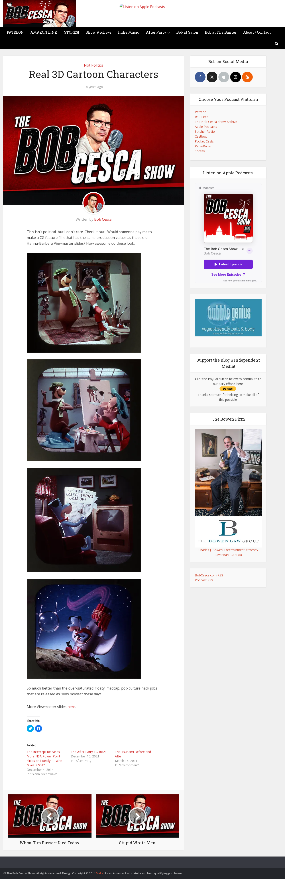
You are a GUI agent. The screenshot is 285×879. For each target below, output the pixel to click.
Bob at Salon (187, 32)
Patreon (200, 112)
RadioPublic (203, 146)
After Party (156, 32)
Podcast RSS (204, 580)
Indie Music (128, 32)
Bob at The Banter (220, 32)
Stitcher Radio (205, 131)
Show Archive (98, 32)
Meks (99, 873)
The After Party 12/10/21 (89, 752)
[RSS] (247, 77)
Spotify (200, 151)
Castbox (201, 136)
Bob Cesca (103, 219)
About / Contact (257, 32)
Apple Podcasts (206, 126)
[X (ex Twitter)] (212, 77)
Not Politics (93, 65)
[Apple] (223, 77)
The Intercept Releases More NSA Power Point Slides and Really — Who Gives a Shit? (44, 758)
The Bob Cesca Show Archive (216, 122)
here (71, 706)
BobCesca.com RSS (209, 575)
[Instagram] (235, 77)
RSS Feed (201, 117)
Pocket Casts (204, 141)
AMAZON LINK (43, 32)
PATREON (15, 32)
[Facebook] (200, 77)
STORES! (71, 32)
